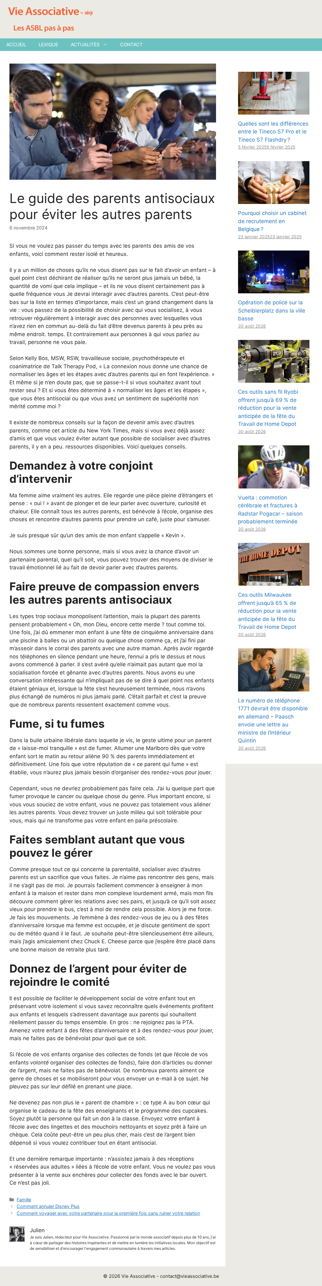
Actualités (85, 45)
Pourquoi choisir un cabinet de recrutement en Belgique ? (272, 221)
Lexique (48, 45)
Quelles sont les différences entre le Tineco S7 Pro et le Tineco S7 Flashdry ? (273, 132)
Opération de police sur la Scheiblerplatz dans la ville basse (271, 310)
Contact (131, 45)
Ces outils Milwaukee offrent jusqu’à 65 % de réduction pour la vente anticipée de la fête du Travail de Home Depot (267, 611)
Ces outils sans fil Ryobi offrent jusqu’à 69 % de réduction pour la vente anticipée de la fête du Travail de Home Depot (268, 408)
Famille (24, 1199)
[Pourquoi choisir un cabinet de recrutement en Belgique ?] (273, 200)
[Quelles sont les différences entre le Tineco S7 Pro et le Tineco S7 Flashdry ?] (273, 110)
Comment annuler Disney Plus (48, 1206)
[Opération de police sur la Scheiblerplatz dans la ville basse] (273, 289)
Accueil (16, 45)
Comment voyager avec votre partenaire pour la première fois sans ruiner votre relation (108, 1213)
